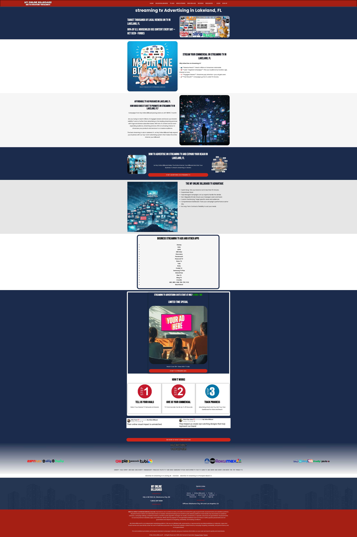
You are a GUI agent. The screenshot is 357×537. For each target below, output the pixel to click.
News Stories (180, 3)
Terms (206, 535)
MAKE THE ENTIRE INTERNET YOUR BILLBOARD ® (38, 5)
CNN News (225, 470)
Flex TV (198, 470)
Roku (171, 470)
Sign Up (224, 3)
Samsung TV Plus (179, 470)
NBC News (218, 470)
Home (151, 3)
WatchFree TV (191, 470)
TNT (184, 282)
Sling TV (204, 470)
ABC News (211, 470)
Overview (176, 476)
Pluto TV (163, 470)
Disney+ (116, 470)
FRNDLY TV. (239, 470)
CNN (177, 282)
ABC (170, 282)
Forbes (141, 33)
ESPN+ (126, 470)
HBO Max (131, 470)
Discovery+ (139, 470)
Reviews (200, 3)
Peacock (156, 470)
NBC (174, 282)
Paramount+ (148, 470)
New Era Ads (191, 3)
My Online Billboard (38, 2)
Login (218, 3)
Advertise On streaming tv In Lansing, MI (158, 476)
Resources (209, 3)
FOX (187, 282)
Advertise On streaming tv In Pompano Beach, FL (196, 476)
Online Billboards (161, 3)
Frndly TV (179, 268)
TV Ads (172, 3)
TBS (181, 282)
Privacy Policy (199, 535)
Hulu (121, 470)
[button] (128, 426)
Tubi (167, 470)
